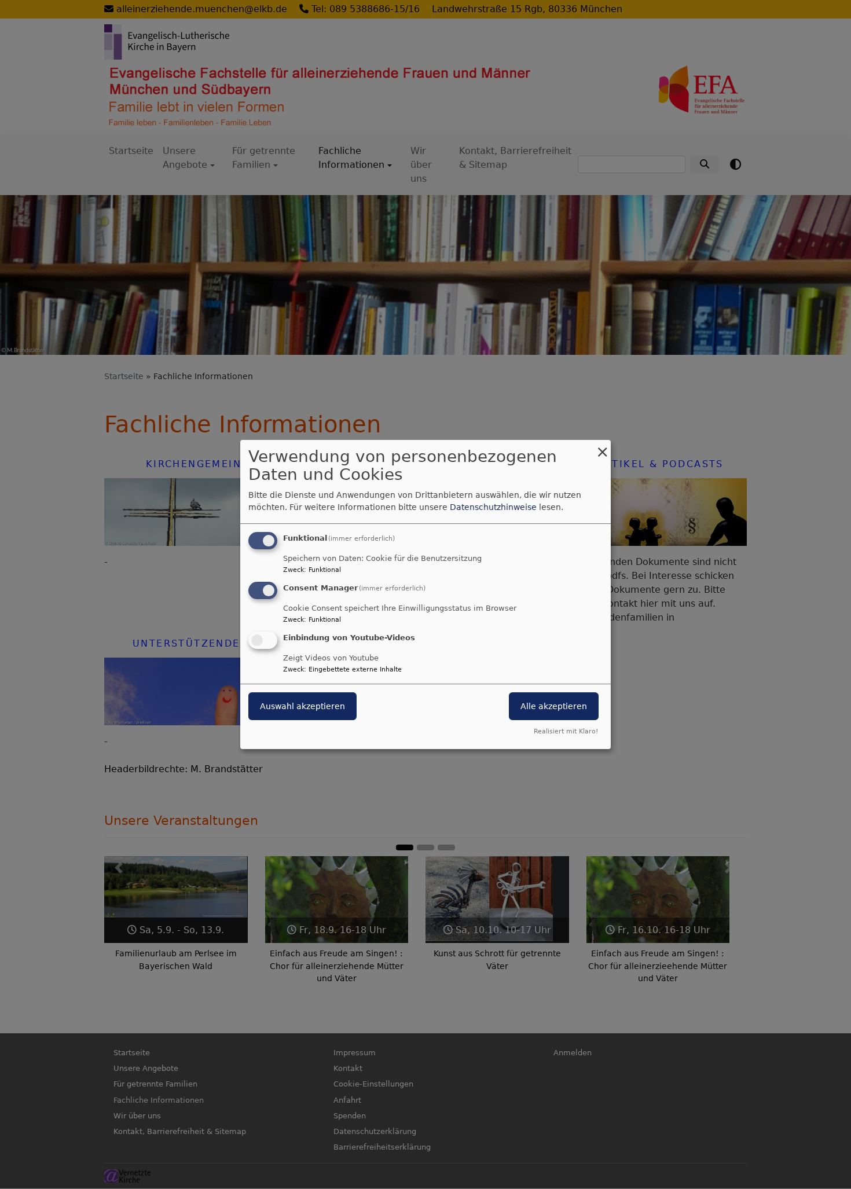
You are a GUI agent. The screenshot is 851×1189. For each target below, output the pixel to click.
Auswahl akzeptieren (302, 706)
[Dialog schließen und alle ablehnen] (602, 447)
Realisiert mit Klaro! (566, 731)
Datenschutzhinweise (493, 507)
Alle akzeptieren (553, 706)
